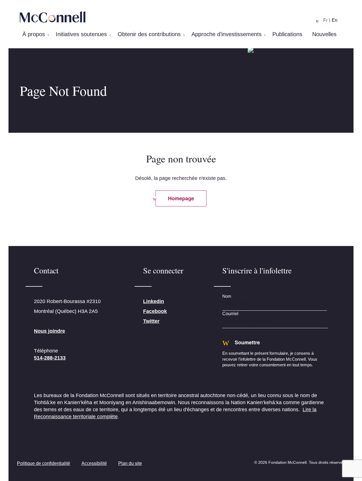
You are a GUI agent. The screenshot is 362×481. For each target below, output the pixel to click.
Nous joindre (49, 331)
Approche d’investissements (226, 34)
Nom (226, 296)
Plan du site (130, 463)
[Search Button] (317, 20)
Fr (325, 20)
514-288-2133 (50, 358)
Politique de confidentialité (43, 463)
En (334, 20)
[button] (48, 35)
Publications (287, 34)
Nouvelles (324, 34)
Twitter (151, 321)
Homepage (181, 198)
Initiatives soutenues (81, 34)
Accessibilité (94, 463)
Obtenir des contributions (149, 34)
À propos (33, 34)
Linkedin (153, 301)
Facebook (155, 311)
